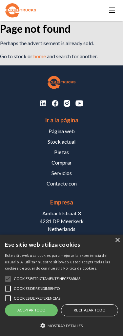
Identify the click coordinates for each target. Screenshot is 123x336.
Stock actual (61, 141)
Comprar (61, 162)
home (39, 56)
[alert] (61, 285)
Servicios (61, 173)
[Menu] (112, 11)
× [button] (117, 240)
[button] (61, 325)
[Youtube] (79, 103)
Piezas (61, 152)
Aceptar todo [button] (31, 310)
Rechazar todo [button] (89, 310)
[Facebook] (55, 103)
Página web (62, 131)
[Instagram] (67, 103)
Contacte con (62, 183)
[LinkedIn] (43, 103)
